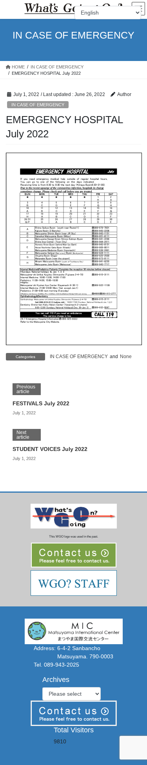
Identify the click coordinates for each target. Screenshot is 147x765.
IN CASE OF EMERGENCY (37, 104)
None (126, 356)
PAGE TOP (136, 735)
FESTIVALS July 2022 (41, 403)
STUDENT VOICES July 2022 (50, 449)
